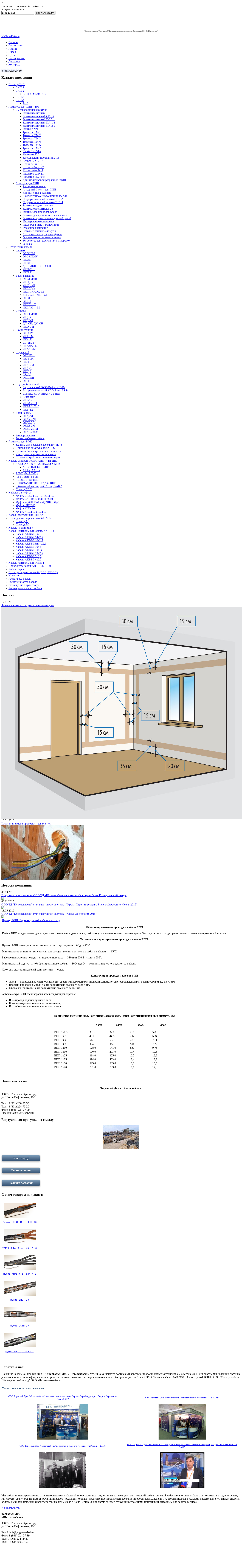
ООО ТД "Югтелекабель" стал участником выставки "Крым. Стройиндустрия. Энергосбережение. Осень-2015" (69, 904)
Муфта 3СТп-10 (19, 1325)
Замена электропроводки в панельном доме (27, 605)
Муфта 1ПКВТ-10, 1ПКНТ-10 (20, 1222)
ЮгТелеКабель (10, 36)
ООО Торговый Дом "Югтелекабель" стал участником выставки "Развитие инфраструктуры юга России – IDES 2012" (182, 1446)
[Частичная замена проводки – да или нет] (42, 879)
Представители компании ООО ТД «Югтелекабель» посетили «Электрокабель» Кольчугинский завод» (63, 895)
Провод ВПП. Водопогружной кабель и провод (31, 920)
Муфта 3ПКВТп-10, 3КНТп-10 (19, 1248)
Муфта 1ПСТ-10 (19, 1299)
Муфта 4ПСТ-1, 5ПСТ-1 (19, 1351)
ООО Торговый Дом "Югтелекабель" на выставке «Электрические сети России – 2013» (62, 1446)
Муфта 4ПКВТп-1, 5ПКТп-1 (19, 1273)
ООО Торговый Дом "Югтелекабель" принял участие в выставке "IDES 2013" (182, 1397)
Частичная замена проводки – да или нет (26, 823)
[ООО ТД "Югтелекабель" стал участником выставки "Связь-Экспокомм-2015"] (2, 917)
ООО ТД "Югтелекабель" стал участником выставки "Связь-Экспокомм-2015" (49, 913)
